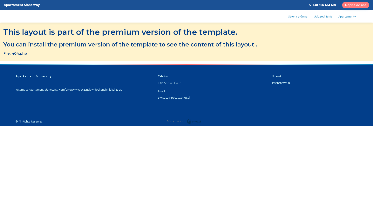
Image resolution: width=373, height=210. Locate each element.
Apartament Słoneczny (22, 5)
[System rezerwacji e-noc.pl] (193, 121)
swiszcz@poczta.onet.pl (174, 97)
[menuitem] (298, 16)
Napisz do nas (355, 5)
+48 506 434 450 (324, 5)
